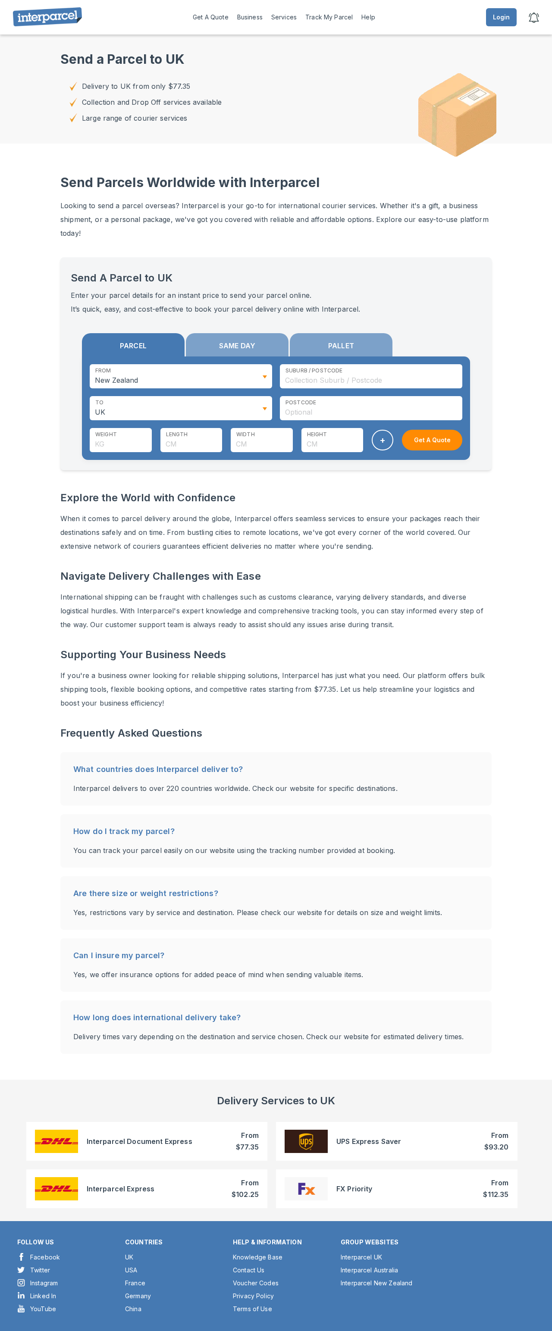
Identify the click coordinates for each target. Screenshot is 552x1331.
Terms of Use (252, 1308)
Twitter (40, 1270)
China (133, 1308)
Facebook (45, 1257)
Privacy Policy (253, 1296)
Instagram (44, 1283)
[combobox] (371, 376)
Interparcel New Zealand (376, 1283)
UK (129, 1257)
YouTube (43, 1308)
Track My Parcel (329, 17)
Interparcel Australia (369, 1270)
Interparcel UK (361, 1257)
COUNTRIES (144, 1242)
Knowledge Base (257, 1257)
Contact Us (249, 1270)
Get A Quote (211, 17)
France (135, 1283)
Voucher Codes (256, 1283)
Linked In (43, 1296)
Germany (138, 1296)
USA (131, 1270)
